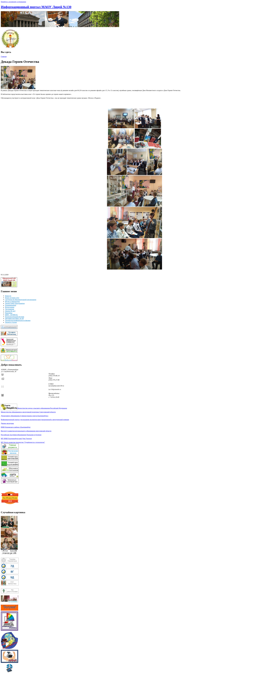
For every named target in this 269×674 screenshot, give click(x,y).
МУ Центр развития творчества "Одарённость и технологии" (23, 442)
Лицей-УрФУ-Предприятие (15, 303)
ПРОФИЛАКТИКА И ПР (14, 318)
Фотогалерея (9, 307)
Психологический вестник (14, 317)
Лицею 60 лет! (10, 311)
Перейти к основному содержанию (13, 2)
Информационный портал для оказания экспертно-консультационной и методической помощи (35, 419)
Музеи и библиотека (12, 301)
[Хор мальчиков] (9, 602)
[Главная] (60, 26)
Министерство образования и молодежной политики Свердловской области (28, 412)
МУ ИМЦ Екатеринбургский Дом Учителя (16, 438)
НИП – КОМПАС (11, 315)
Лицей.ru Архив (11, 322)
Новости (8, 296)
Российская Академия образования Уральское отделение (21, 435)
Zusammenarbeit (10, 305)
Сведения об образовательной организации (20, 300)
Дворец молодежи (7, 423)
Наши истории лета (12, 298)
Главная (4, 56)
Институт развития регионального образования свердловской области (26, 431)
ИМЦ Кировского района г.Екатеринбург (16, 427)
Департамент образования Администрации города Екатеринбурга (24, 416)
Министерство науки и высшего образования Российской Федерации (42, 408)
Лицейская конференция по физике (17, 320)
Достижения (9, 309)
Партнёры (8, 313)
